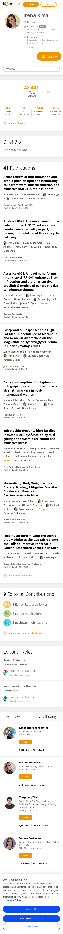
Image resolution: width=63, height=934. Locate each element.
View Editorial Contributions (24, 633)
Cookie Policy (14, 900)
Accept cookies (31, 909)
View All (30, 47)
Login (31, 4)
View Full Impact (18, 123)
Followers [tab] (15, 716)
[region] (31, 904)
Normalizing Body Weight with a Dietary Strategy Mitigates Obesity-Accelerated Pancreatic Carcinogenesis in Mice (30, 489)
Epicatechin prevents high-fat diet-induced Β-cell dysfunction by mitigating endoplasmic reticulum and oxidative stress (29, 437)
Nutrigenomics (10, 690)
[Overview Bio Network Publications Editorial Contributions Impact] (31, 69)
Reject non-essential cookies (31, 918)
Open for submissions (20, 674)
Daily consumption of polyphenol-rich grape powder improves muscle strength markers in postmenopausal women (30, 388)
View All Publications (20, 575)
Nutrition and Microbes (15, 664)
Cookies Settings (31, 926)
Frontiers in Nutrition (23, 670)
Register (48, 4)
